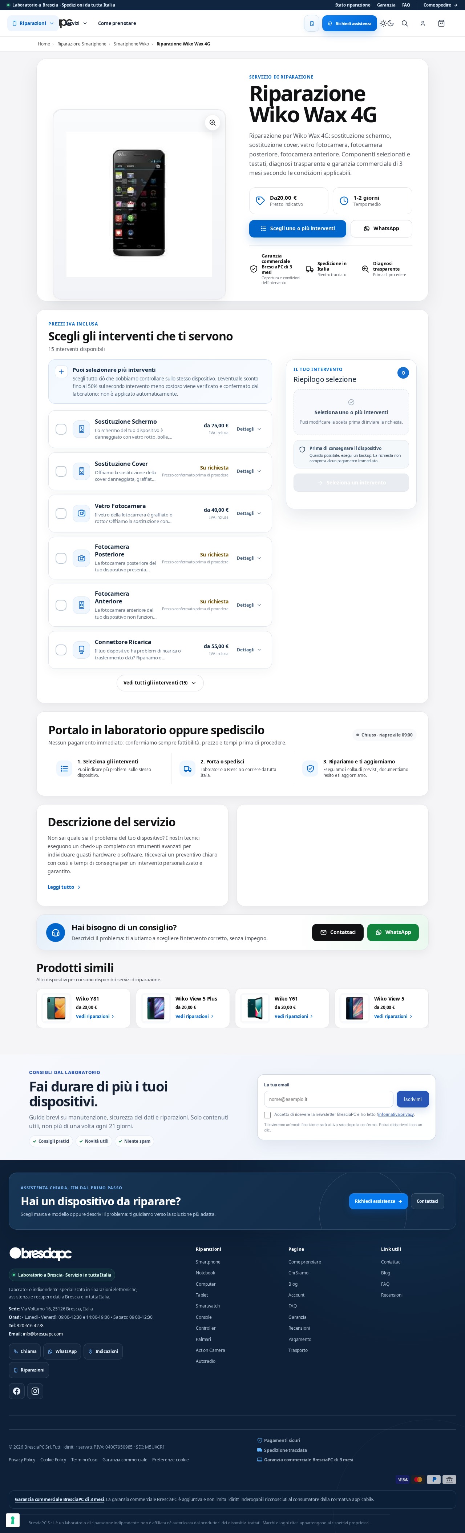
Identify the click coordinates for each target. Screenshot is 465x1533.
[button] (213, 123)
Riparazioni (208, 1249)
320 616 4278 (30, 1325)
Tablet (202, 1295)
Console (204, 1317)
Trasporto (298, 1350)
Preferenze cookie (170, 1460)
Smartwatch (207, 1306)
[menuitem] (33, 23)
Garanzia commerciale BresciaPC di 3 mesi (308, 1460)
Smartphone (208, 1262)
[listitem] (275, 269)
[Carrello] (441, 23)
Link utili (391, 1249)
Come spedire (441, 5)
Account (296, 1295)
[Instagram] (35, 1391)
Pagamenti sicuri (282, 1440)
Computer (206, 1284)
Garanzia (386, 5)
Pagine (296, 1249)
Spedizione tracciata (285, 1450)
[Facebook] (17, 1391)
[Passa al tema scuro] (387, 23)
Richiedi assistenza (378, 1201)
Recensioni (299, 1328)
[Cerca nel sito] (405, 23)
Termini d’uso (84, 1460)
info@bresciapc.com (43, 1334)
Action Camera (210, 1350)
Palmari (203, 1339)
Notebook (205, 1273)
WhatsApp (386, 228)
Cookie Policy (53, 1460)
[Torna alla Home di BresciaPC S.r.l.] (41, 1254)
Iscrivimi (413, 1099)
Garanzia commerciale (124, 1460)
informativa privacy (396, 1114)
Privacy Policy (22, 1460)
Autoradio (205, 1361)
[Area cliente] (423, 23)
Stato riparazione (353, 5)
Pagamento (299, 1339)
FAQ (406, 5)
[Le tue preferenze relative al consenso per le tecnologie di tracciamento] (13, 1520)
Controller (205, 1328)
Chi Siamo (298, 1273)
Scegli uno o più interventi (302, 228)
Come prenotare (304, 1262)
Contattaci (343, 932)
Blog (292, 1284)
